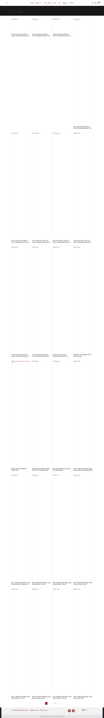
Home (32, 3)
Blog (54, 3)
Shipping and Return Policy (20, 710)
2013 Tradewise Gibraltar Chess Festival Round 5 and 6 (82, 583)
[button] (93, 3)
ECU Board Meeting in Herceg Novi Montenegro (61, 469)
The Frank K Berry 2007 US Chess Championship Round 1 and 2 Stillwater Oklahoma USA (41, 356)
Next (58, 703)
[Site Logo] (9, 3)
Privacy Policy (44, 710)
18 (54, 703)
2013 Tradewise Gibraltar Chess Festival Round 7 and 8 (62, 583)
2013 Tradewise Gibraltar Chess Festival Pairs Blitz (82, 697)
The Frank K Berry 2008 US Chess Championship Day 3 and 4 (82, 128)
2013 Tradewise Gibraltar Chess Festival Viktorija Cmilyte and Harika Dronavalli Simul (20, 584)
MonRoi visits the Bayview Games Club (19, 469)
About (65, 3)
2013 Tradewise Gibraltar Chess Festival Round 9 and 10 (41, 583)
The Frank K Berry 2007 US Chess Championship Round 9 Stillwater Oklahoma (41, 242)
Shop (59, 3)
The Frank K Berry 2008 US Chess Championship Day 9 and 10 (20, 35)
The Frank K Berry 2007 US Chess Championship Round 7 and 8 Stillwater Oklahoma (61, 242)
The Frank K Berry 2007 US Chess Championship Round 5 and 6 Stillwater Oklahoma (82, 242)
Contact (71, 3)
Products (38, 3)
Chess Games (47, 3)
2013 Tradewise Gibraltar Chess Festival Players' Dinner (62, 697)
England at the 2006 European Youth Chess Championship (41, 469)
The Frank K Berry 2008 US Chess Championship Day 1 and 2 (20, 242)
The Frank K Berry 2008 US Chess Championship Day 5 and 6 (62, 35)
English (86, 710)
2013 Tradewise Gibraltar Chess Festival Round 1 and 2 (41, 697)
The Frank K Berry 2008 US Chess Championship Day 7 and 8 (41, 35)
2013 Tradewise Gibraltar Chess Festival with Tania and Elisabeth (82, 469)
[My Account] (95, 3)
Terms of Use (34, 710)
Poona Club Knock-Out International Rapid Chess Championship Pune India (60, 356)
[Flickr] (73, 710)
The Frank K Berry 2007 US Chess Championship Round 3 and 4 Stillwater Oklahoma (20, 356)
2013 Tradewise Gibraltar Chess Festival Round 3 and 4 (20, 697)
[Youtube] (69, 710)
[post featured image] (21, 25)
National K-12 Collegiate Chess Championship (82, 355)
